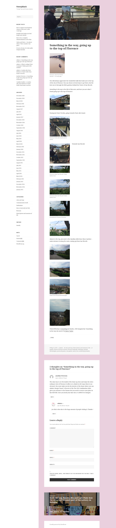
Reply (52, 397)
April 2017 (19, 114)
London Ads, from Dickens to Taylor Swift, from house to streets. (23, 71)
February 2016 (20, 146)
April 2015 (19, 173)
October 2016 (19, 125)
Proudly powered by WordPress (58, 524)
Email (52, 457)
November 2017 (20, 106)
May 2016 (18, 138)
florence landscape (72, 349)
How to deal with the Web (23, 208)
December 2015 (20, 152)
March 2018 (19, 101)
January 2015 (19, 181)
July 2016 (18, 133)
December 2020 (20, 95)
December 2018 (20, 98)
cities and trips (20, 200)
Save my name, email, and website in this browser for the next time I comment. (72, 474)
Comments (20, 241)
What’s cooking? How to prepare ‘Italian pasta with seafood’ (24, 66)
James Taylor (69, 331)
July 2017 (18, 112)
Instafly (18, 225)
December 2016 (20, 120)
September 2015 (20, 160)
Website (52, 464)
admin (18, 60)
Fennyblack (21, 6)
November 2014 (20, 187)
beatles (51, 349)
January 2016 (19, 149)
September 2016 (20, 128)
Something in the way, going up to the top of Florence (24, 77)
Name (52, 450)
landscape (80, 349)
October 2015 (19, 157)
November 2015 (20, 154)
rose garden (69, 351)
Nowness (18, 211)
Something (64, 329)
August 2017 (19, 109)
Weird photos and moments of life (81, 348)
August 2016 (19, 130)
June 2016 (18, 136)
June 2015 (18, 168)
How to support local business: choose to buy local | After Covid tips (24, 29)
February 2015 (20, 179)
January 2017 (19, 117)
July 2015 (18, 165)
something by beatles (84, 351)
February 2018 (20, 103)
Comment (53, 428)
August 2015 (19, 163)
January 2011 (19, 189)
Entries (19, 238)
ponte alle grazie (61, 351)
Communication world (22, 202)
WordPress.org (20, 244)
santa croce (75, 351)
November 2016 (20, 122)
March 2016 (19, 144)
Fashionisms (19, 205)
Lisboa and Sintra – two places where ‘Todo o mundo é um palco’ (24, 43)
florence (65, 349)
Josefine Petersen (20, 76)
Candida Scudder (20, 82)
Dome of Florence (58, 349)
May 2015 (18, 171)
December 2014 (20, 184)
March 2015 (19, 176)
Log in (18, 236)
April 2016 (19, 141)
